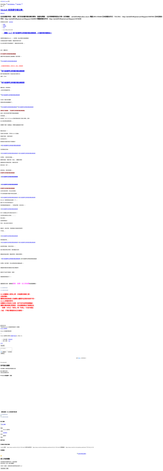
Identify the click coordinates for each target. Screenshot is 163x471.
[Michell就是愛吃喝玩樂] (1, 415)
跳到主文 (3, 13)
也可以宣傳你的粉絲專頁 (4, 290)
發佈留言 (2, 353)
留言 (15, 335)
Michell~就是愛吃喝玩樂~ (12, 10)
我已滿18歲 (3, 468)
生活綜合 (11, 22)
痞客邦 (12, 335)
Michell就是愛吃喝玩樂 (4, 287)
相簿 (4, 24)
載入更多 (2, 345)
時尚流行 (10, 339)
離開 (7, 468)
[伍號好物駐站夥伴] (81, 453)
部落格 (4, 26)
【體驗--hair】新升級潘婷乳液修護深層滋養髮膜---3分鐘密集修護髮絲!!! (27, 33)
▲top (2, 343)
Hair (9, 340)
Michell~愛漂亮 (4, 328)
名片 (4, 27)
